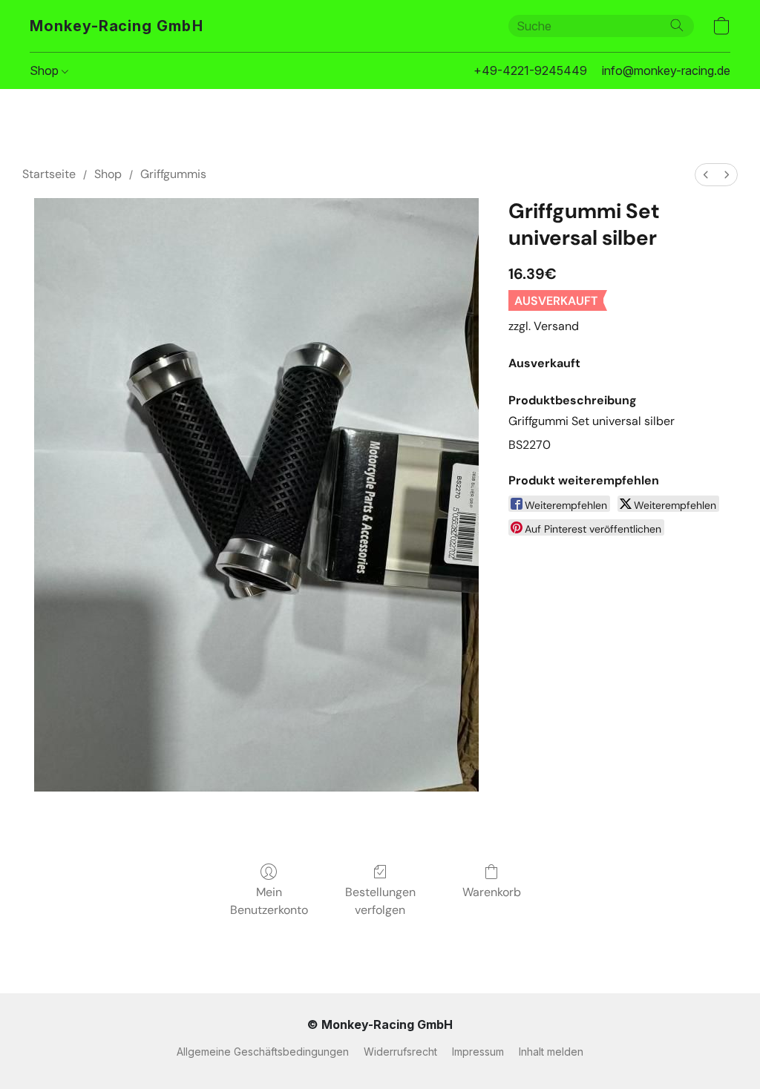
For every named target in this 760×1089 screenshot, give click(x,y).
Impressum (478, 1051)
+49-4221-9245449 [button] (530, 70)
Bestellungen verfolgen (380, 901)
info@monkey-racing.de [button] (666, 70)
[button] (116, 26)
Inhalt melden (551, 1051)
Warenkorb (491, 892)
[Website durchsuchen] (677, 25)
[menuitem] (705, 174)
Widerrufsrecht (400, 1051)
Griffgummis (173, 174)
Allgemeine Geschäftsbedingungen (263, 1051)
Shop (46, 70)
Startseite (49, 174)
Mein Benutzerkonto (269, 901)
